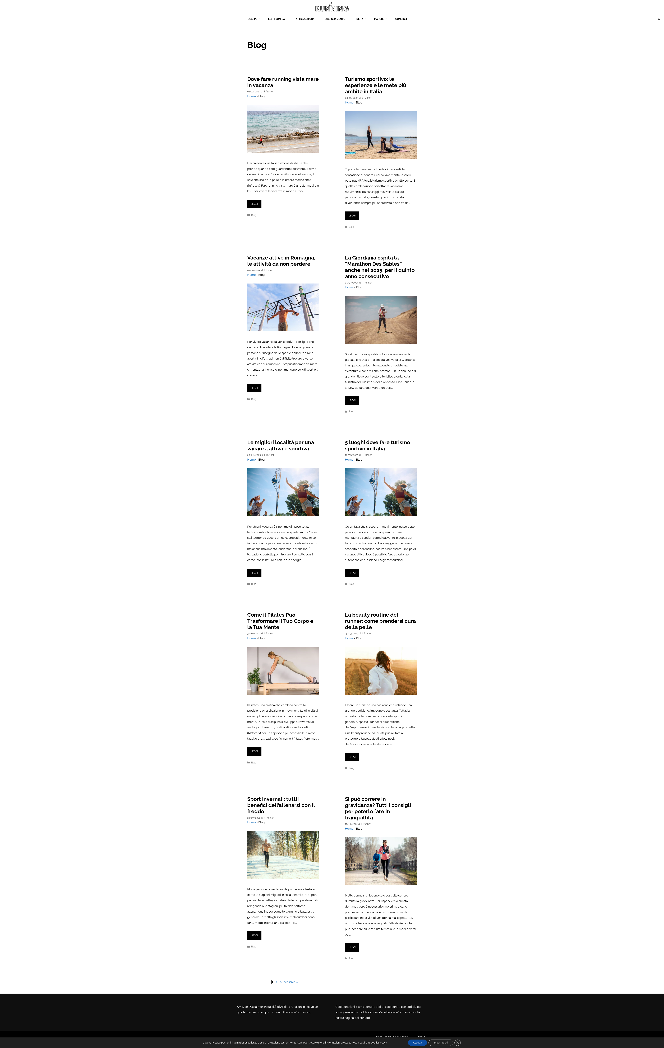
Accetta (417, 1042)
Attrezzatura (305, 19)
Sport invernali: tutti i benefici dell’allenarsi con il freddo (281, 805)
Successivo (289, 982)
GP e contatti (419, 1036)
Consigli (401, 19)
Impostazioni (441, 1042)
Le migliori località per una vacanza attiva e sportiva (280, 445)
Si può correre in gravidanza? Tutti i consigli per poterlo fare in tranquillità (378, 808)
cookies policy (379, 1042)
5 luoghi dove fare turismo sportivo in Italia (377, 445)
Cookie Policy (401, 1036)
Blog (253, 215)
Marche (379, 19)
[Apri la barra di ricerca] (659, 19)
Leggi (254, 203)
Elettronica (276, 19)
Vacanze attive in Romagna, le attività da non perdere (281, 261)
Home (251, 96)
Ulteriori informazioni (296, 1012)
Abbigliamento (335, 19)
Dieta (359, 19)
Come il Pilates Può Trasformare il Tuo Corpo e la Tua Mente (280, 621)
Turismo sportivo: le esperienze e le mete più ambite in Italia (375, 85)
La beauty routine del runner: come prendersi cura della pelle (380, 621)
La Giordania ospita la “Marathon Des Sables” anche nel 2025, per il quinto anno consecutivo (380, 267)
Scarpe (252, 19)
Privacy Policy (383, 1036)
